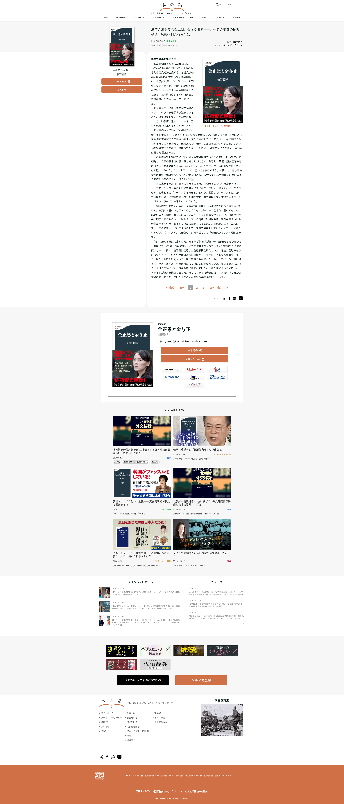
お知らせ (105, 726)
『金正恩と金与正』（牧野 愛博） (217, 126)
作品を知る (139, 17)
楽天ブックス (194, 369)
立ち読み (193, 350)
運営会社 (105, 722)
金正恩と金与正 (169, 45)
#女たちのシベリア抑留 (194, 565)
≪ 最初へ (171, 287)
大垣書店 (194, 384)
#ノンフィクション (233, 45)
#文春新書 (238, 41)
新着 (106, 17)
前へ (181, 287)
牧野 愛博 (156, 45)
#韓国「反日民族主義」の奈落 (125, 514)
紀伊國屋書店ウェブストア (172, 377)
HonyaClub (217, 377)
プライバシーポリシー (111, 717)
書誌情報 (236, 17)
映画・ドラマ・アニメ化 (183, 17)
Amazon (172, 369)
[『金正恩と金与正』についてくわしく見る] (122, 46)
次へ (212, 287)
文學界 (157, 713)
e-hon (194, 377)
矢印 (178, 630)
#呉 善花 (142, 514)
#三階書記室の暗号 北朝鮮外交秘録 (135, 462)
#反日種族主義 (153, 565)
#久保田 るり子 (139, 565)
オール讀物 (159, 717)
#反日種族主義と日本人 (122, 565)
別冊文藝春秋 (160, 722)
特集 (204, 17)
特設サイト (219, 17)
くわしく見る (192, 358)
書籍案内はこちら (143, 680)
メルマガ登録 (201, 680)
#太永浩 (117, 462)
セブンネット (217, 369)
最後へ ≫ (222, 287)
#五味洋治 (155, 462)
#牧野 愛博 (178, 459)
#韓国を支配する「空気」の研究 (196, 459)
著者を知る (121, 17)
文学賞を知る (158, 17)
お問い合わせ (107, 731)
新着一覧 (131, 713)
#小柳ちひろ (178, 565)
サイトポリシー (108, 713)
